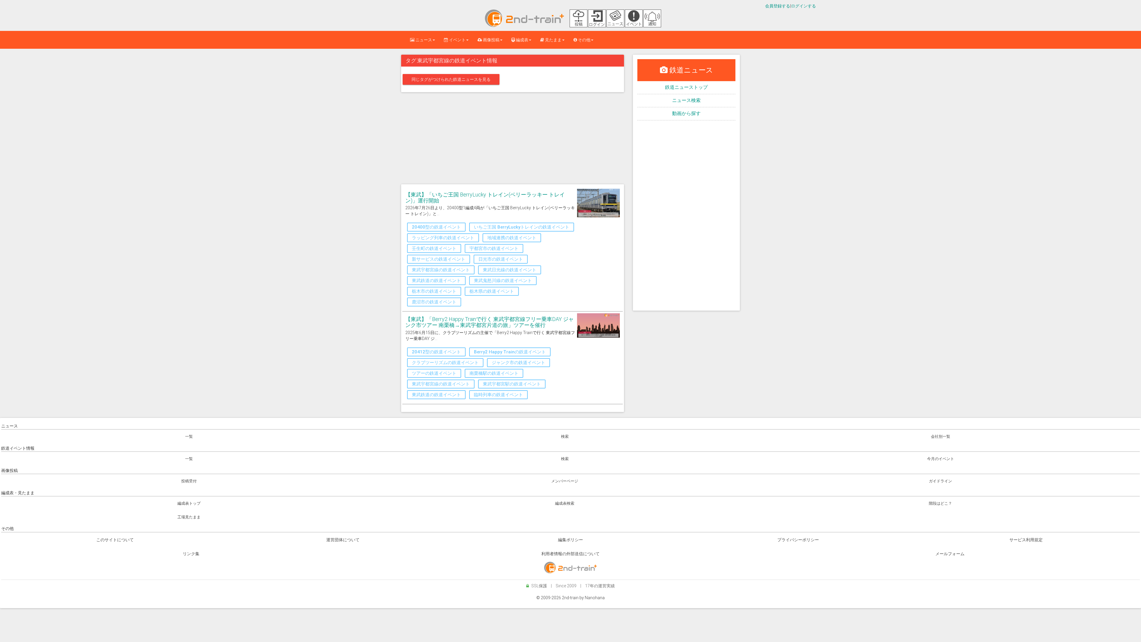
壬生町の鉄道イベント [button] (434, 248)
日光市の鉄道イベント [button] (500, 259)
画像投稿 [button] (490, 39)
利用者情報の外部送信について (570, 553)
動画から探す (686, 113)
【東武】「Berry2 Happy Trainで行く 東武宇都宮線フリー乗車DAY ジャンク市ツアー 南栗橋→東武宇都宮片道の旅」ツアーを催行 (489, 322)
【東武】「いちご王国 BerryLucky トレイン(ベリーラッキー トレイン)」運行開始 (485, 197)
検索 (565, 436)
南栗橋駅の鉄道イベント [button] (494, 373)
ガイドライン (940, 481)
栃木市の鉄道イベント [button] (434, 291)
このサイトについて (115, 539)
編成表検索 (564, 503)
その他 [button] (583, 39)
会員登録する (777, 6)
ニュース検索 (686, 100)
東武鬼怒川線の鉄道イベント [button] (503, 280)
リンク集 (191, 553)
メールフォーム (950, 553)
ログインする (803, 6)
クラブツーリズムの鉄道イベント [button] (445, 362)
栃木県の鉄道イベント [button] (491, 291)
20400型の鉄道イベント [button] (436, 227)
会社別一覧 (940, 436)
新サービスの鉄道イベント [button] (438, 259)
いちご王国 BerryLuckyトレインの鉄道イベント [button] (521, 227)
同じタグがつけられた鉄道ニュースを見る (451, 79)
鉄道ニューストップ (686, 87)
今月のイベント (940, 459)
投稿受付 (189, 481)
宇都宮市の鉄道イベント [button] (494, 248)
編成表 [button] (521, 39)
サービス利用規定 (1026, 539)
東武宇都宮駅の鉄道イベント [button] (512, 384)
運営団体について (343, 539)
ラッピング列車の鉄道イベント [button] (443, 237)
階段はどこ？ (940, 503)
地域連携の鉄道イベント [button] (511, 237)
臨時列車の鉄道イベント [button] (498, 394)
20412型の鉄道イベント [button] (436, 352)
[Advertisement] (512, 139)
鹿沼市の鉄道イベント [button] (434, 302)
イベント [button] (457, 39)
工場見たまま (189, 517)
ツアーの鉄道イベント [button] (434, 373)
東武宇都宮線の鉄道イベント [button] (441, 270)
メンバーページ (564, 481)
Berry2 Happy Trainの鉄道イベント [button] (510, 352)
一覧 (189, 436)
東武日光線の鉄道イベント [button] (509, 270)
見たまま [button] (553, 39)
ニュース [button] (423, 39)
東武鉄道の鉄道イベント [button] (436, 280)
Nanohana (595, 597)
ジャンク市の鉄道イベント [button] (518, 362)
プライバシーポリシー (798, 539)
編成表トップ (189, 503)
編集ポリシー (570, 539)
